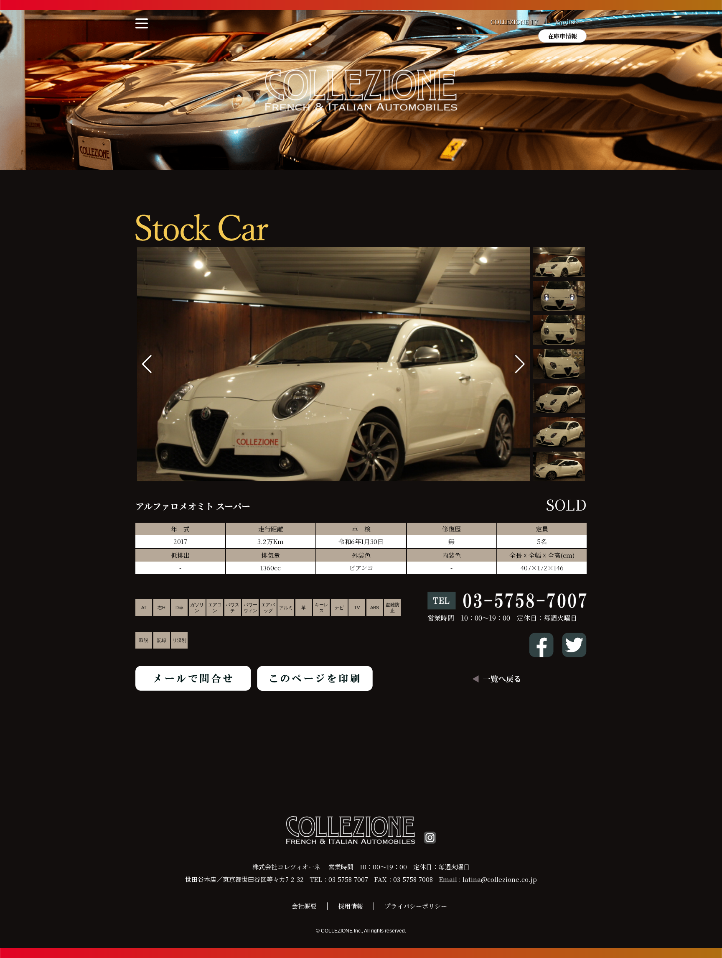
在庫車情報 (562, 36)
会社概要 (304, 906)
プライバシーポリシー (415, 906)
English (566, 21)
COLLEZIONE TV (514, 21)
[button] (520, 364)
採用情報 (350, 906)
